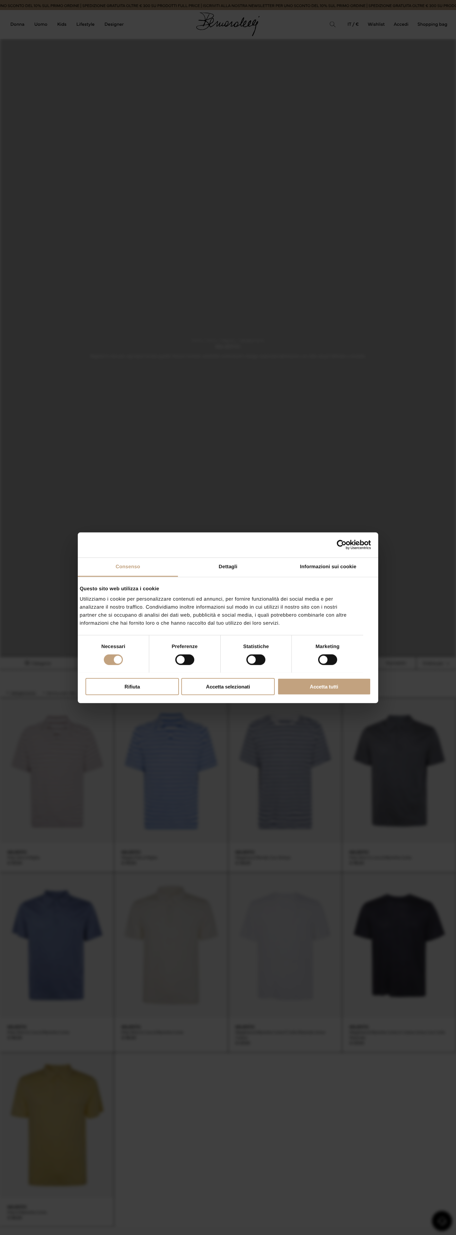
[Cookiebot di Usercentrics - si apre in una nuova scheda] (341, 545)
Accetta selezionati (228, 686)
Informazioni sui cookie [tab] (328, 566)
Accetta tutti (324, 686)
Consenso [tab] (128, 566)
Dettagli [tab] (228, 566)
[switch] (184, 659)
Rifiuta (132, 686)
